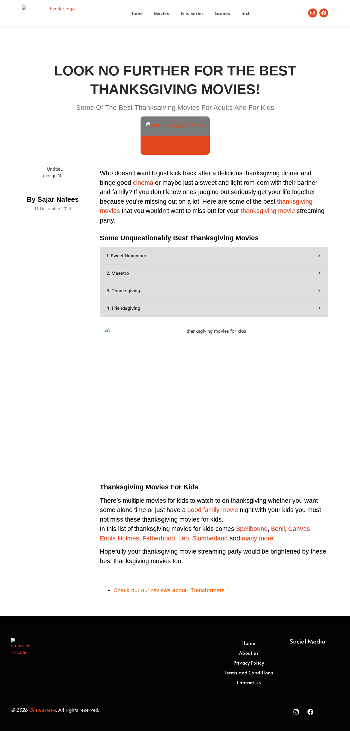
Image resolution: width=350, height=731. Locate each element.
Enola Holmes (119, 538)
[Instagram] (312, 12)
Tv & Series (192, 13)
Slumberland (210, 538)
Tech (245, 13)
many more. (258, 538)
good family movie (212, 509)
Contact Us (249, 682)
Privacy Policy (249, 662)
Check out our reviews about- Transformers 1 (171, 590)
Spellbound (252, 528)
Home (136, 13)
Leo (183, 538)
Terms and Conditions (248, 672)
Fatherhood (158, 538)
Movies (161, 13)
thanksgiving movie (268, 210)
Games (222, 13)
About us (249, 653)
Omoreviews (42, 709)
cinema (143, 182)
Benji (278, 528)
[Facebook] (323, 12)
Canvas (299, 528)
